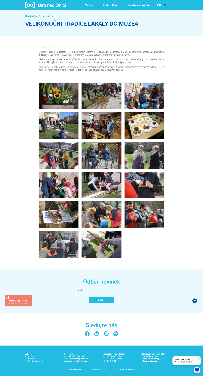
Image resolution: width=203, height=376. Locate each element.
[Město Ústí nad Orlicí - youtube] (96, 333)
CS (164, 5)
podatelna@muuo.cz (79, 359)
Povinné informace (150, 356)
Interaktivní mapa (149, 361)
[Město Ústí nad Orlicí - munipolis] (115, 333)
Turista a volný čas (138, 5)
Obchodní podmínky (150, 359)
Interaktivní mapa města (18, 303)
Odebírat (101, 300)
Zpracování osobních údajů (153, 354)
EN (159, 5)
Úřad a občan (110, 5)
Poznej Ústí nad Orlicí (18, 301)
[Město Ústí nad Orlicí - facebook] (87, 333)
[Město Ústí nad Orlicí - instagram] (106, 333)
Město (89, 5)
